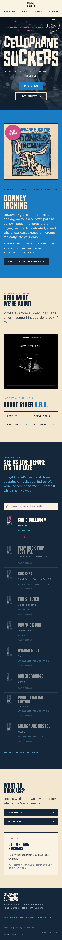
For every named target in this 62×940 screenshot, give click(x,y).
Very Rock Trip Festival (31, 550)
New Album (9, 11)
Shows (38, 11)
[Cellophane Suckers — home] (31, 5)
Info (23, 537)
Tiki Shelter (28, 599)
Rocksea (25, 573)
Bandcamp (10, 917)
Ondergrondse (30, 676)
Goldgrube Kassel (34, 726)
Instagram (27, 917)
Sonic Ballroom (32, 520)
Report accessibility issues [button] (15, 934)
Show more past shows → (21, 753)
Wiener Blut (29, 650)
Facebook (44, 917)
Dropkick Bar (29, 625)
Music (25, 11)
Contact (53, 11)
